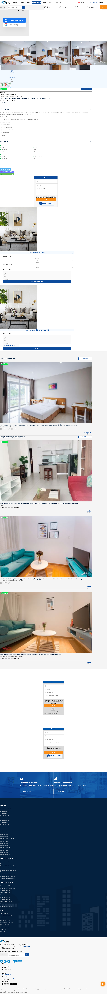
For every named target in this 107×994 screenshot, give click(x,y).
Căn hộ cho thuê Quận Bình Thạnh (8, 888)
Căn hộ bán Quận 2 (4, 811)
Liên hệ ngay (61, 791)
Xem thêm (84, 358)
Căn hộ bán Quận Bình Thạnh (6, 809)
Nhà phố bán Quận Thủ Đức (6, 847)
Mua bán (15, 2)
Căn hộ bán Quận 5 (4, 827)
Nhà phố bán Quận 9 (4, 850)
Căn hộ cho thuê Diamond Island (7, 876)
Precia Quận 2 (3, 929)
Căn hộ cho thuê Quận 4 (5, 897)
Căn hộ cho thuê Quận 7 (5, 890)
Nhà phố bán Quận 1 (4, 843)
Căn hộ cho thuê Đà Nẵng (6, 901)
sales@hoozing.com (7, 971)
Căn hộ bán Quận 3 (4, 820)
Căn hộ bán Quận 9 (4, 824)
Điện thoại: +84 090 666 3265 (7, 948)
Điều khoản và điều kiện (5, 992)
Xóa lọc (103, 7)
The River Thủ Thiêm (5, 927)
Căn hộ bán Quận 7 (4, 818)
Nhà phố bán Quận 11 (5, 854)
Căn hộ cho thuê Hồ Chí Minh (6, 885)
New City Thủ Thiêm (4, 918)
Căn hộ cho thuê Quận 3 (5, 899)
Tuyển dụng (58, 2)
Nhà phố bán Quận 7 (4, 845)
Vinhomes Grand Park (5, 924)
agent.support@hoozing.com (9, 978)
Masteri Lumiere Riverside (6, 915)
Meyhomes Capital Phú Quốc (6, 922)
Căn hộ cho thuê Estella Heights (7, 878)
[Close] (72, 253)
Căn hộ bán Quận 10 (4, 822)
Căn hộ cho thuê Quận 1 (5, 892)
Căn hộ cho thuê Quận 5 (5, 904)
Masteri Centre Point (5, 920)
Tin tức (50, 2)
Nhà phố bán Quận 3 (4, 836)
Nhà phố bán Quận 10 (5, 852)
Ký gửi (44, 2)
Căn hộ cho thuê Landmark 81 (7, 865)
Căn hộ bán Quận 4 (4, 815)
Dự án (28, 2)
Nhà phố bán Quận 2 (4, 834)
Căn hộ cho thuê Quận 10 (6, 906)
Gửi (27, 954)
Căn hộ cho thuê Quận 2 (5, 895)
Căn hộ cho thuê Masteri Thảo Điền (8, 868)
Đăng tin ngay (27, 791)
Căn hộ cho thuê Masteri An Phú (7, 874)
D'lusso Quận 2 (3, 931)
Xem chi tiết (46, 392)
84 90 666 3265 (25, 946)
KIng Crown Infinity (4, 913)
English (82, 2)
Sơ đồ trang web (23, 992)
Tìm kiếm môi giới (36, 2)
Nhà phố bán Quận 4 (4, 841)
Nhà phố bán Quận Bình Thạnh (7, 838)
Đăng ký (37, 348)
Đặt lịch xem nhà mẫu (37, 281)
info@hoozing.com (6, 974)
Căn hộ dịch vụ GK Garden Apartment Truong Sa (12, 96)
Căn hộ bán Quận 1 (4, 813)
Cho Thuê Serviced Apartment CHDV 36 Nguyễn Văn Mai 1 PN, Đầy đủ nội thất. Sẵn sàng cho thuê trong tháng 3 (31, 654)
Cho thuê (22, 2)
